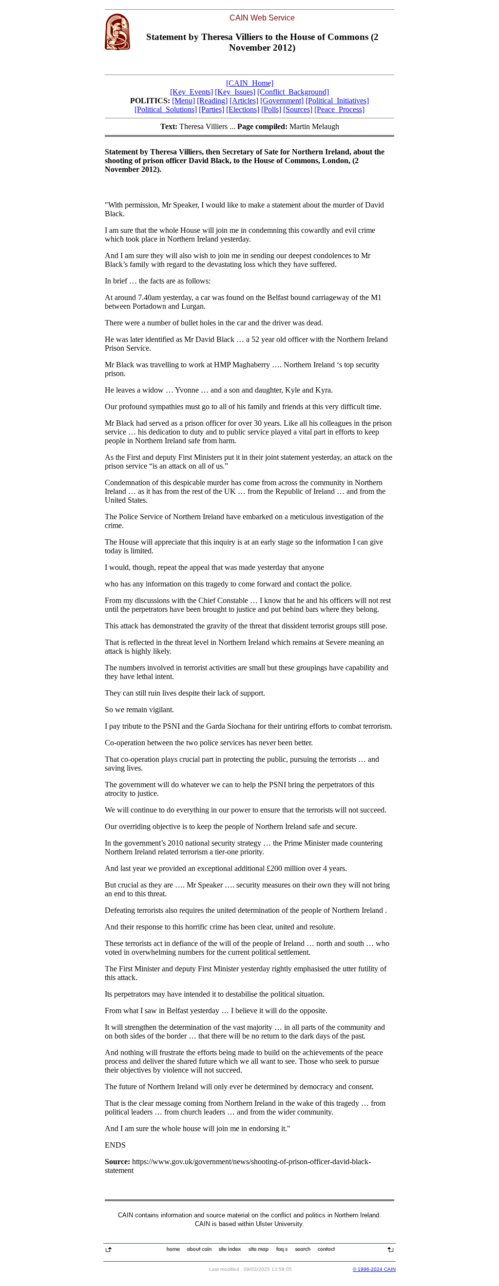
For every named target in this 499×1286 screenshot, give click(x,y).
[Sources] (297, 109)
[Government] (282, 100)
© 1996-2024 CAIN (374, 1269)
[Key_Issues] (235, 92)
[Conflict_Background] (293, 92)
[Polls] (271, 109)
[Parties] (211, 109)
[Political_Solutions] (165, 109)
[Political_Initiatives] (337, 100)
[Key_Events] (191, 92)
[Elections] (242, 109)
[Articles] (244, 100)
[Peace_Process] (339, 109)
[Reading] (212, 100)
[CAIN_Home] (249, 83)
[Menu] (183, 100)
